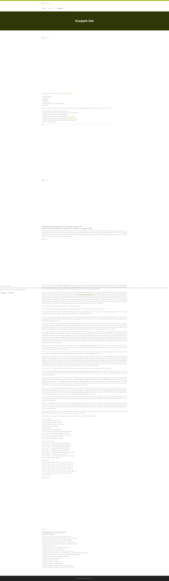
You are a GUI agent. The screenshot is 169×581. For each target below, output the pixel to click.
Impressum (91, 295)
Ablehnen (11, 293)
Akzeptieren (4, 293)
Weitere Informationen (81, 295)
